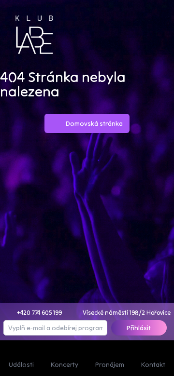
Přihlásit (139, 327)
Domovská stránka (94, 123)
